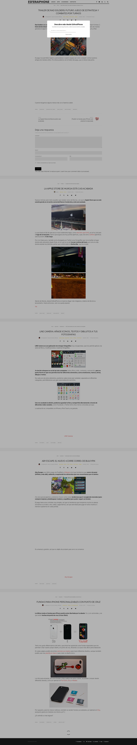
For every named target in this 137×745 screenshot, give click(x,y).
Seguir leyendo (68, 34)
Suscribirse (81, 30)
